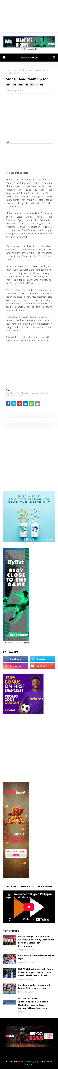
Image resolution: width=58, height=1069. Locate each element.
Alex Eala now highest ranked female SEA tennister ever (34, 987)
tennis (15, 70)
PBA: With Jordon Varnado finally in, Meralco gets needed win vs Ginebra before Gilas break (35, 972)
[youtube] (42, 666)
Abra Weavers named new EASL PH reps (36, 957)
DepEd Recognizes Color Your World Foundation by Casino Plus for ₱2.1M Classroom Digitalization (36, 941)
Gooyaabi (29, 1064)
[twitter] (42, 659)
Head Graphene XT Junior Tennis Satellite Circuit (27, 393)
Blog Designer (30, 1061)
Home (8, 70)
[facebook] (15, 659)
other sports (11, 395)
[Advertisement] (29, 117)
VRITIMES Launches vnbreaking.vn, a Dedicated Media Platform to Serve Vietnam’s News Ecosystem (33, 1003)
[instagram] (15, 666)
